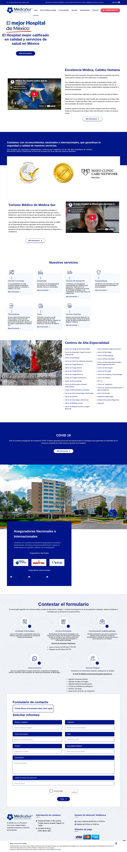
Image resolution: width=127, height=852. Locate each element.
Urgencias (101, 403)
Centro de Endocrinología (73, 381)
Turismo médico (63, 10)
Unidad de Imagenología (105, 396)
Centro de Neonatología (105, 356)
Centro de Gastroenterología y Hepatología (79, 393)
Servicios (75, 10)
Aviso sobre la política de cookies (52, 849)
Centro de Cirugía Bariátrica (74, 364)
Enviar (62, 799)
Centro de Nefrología (104, 352)
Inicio (36, 10)
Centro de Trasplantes (105, 384)
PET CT (100, 381)
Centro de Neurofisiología (106, 359)
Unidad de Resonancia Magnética (108, 400)
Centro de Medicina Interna (74, 403)
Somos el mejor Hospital (48, 10)
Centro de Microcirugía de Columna (109, 349)
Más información (25, 53)
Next (117, 131)
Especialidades (85, 10)
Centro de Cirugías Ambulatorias (75, 378)
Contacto (95, 10)
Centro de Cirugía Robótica (74, 374)
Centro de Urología (104, 393)
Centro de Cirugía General (73, 368)
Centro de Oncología (104, 371)
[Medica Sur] (20, 10)
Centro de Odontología (105, 368)
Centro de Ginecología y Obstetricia (76, 400)
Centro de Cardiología (72, 358)
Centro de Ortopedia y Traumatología (110, 374)
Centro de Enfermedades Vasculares (77, 390)
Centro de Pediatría (104, 378)
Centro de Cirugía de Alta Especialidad (77, 349)
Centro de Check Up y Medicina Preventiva (79, 361)
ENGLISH (115, 2)
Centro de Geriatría (71, 396)
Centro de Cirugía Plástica (73, 371)
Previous (112, 131)
